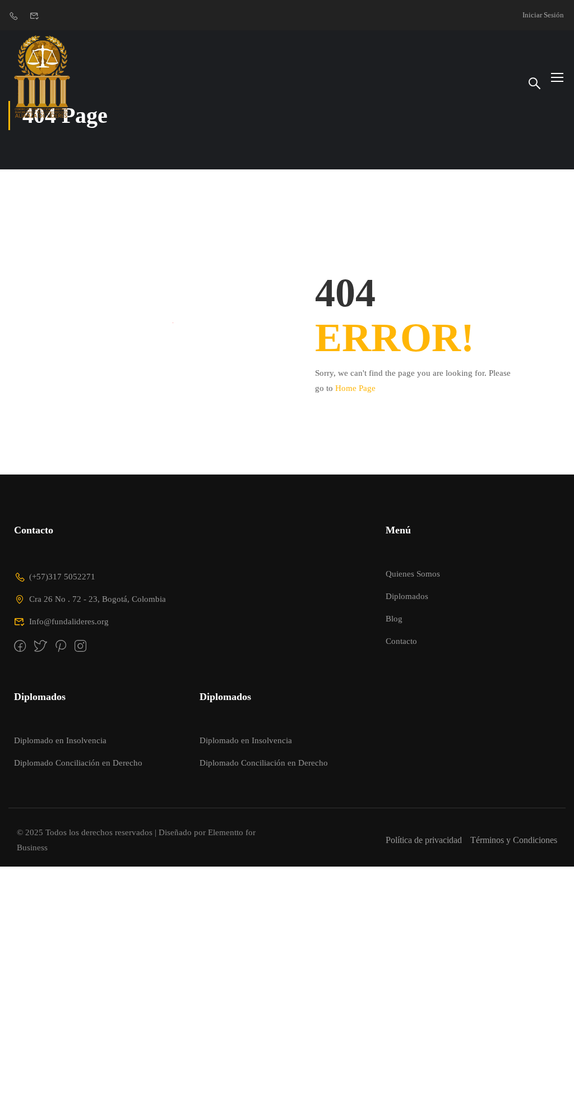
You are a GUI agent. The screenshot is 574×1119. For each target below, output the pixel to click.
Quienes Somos (413, 573)
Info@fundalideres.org (69, 621)
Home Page (355, 388)
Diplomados (407, 596)
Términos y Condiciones (513, 840)
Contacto (401, 641)
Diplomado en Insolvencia (60, 740)
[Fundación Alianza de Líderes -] (44, 76)
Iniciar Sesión (543, 15)
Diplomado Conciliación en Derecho (78, 762)
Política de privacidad (424, 840)
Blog (394, 618)
